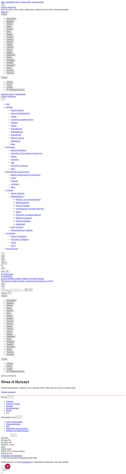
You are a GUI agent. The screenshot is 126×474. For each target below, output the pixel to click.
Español (10, 37)
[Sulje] (2, 472)
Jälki (7, 426)
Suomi (9, 68)
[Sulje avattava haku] (31, 289)
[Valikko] (3, 256)
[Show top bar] (3, 283)
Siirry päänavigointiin (35, 2)
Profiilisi (11, 279)
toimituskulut (27, 462)
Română (10, 63)
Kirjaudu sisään (7, 94)
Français (10, 39)
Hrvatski (10, 42)
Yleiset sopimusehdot (14, 422)
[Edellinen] (3, 99)
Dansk (9, 26)
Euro (9, 85)
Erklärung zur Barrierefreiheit (17, 431)
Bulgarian (10, 21)
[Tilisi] (3, 268)
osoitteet (18, 279)
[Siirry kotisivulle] (8, 7)
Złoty (9, 87)
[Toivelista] (2, 266)
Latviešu (10, 47)
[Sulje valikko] (7, 271)
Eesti (9, 32)
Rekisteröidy (21, 94)
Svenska (10, 70)
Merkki (9, 410)
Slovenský (10, 65)
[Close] (3, 286)
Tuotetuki (9, 401)
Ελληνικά (10, 73)
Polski (9, 57)
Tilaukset (25, 279)
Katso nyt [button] (4, 12)
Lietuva (9, 50)
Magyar (9, 52)
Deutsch (10, 29)
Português (10, 60)
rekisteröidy (7, 276)
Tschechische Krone (15, 90)
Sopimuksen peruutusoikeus (17, 428)
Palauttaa (40, 279)
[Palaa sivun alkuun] (4, 468)
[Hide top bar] (3, 4)
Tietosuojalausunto (13, 424)
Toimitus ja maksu (13, 404)
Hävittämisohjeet (12, 408)
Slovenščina (11, 19)
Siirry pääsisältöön (8, 2)
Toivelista (33, 279)
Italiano (9, 45)
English (9, 34)
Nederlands (11, 55)
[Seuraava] (3, 253)
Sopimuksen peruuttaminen (11, 456)
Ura (7, 413)
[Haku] (4, 262)
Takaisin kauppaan (8, 392)
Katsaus (4, 279)
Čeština (9, 24)
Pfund (9, 82)
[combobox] (12, 290)
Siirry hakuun (21, 2)
